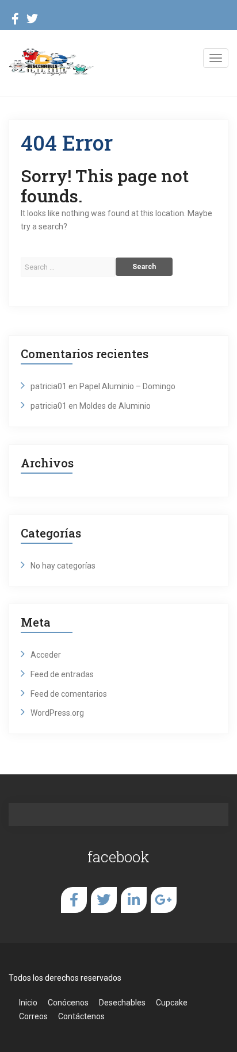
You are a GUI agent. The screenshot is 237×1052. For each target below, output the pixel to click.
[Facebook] (15, 20)
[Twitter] (32, 20)
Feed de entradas (62, 674)
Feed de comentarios (68, 693)
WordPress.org (57, 712)
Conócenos (68, 1002)
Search (144, 267)
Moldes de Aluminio (115, 405)
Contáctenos (81, 1016)
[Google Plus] (163, 900)
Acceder (45, 654)
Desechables (122, 1002)
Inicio (28, 1002)
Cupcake (172, 1002)
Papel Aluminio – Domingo (127, 386)
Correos (33, 1016)
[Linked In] (134, 900)
